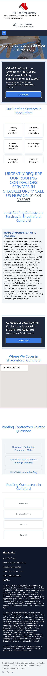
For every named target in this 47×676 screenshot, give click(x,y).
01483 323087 (29, 197)
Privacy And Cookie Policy (13, 571)
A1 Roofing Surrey (24, 12)
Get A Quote (23, 95)
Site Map (6, 580)
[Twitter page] (12, 672)
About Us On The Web (12, 567)
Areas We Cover (9, 558)
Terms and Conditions (12, 575)
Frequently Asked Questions (14, 562)
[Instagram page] (8, 672)
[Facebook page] (3, 672)
